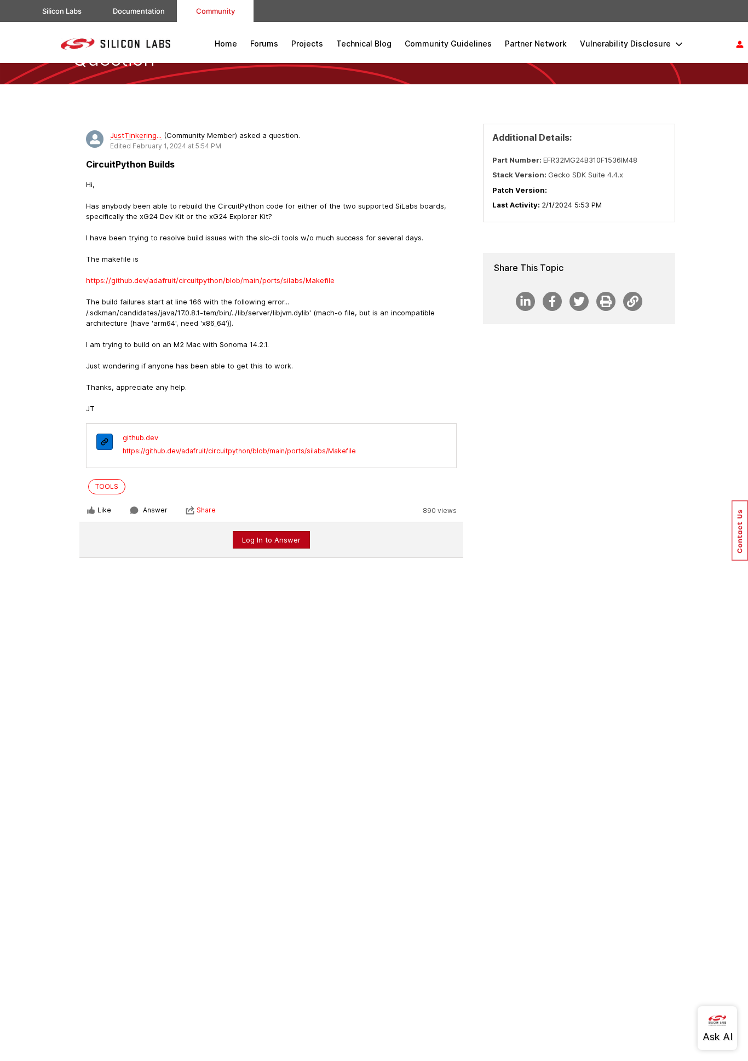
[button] (740, 530)
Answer (155, 510)
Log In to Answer (271, 539)
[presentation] (105, 443)
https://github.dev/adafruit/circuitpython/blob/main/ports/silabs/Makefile (239, 451)
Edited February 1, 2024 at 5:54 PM (165, 146)
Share (206, 510)
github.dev (140, 437)
